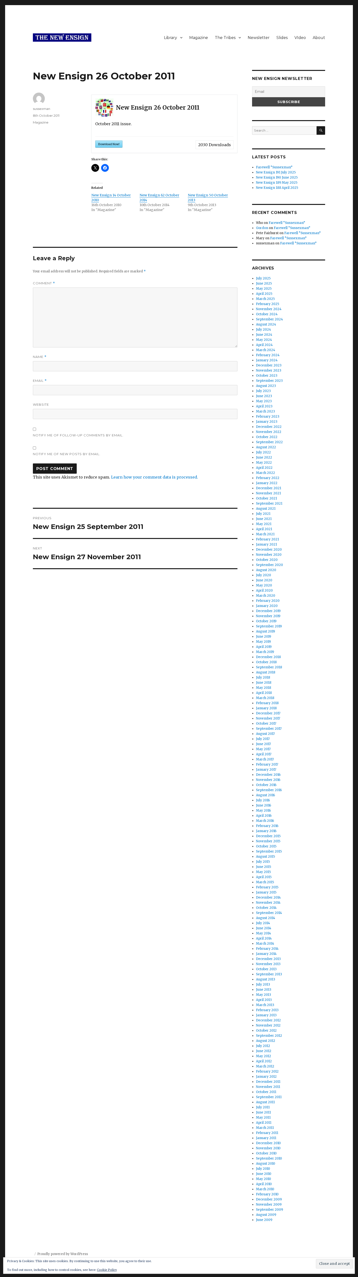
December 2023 (269, 365)
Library (170, 37)
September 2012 (269, 1036)
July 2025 (263, 278)
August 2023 (266, 386)
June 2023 (264, 396)
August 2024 (266, 324)
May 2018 (263, 688)
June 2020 (264, 580)
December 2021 (268, 488)
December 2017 (268, 713)
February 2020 (268, 601)
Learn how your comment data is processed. (154, 477)
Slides (282, 37)
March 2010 (265, 1189)
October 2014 (266, 908)
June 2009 (264, 1220)
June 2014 (263, 928)
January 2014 (266, 954)
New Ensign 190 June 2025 (277, 177)
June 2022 (264, 457)
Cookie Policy (107, 1270)
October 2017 (266, 723)
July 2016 (263, 800)
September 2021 (269, 503)
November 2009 (269, 1204)
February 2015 (267, 887)
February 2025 (267, 304)
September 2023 (269, 381)
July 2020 (263, 575)
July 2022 (263, 452)
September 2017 (269, 729)
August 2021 (265, 509)
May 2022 (264, 463)
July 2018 (263, 677)
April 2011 (263, 1123)
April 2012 (264, 1061)
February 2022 (267, 478)
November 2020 (269, 555)
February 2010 (267, 1194)
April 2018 (264, 693)
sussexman (41, 109)
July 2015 (263, 862)
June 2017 (263, 744)
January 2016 (266, 831)
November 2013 (268, 964)
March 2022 (265, 473)
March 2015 (265, 882)
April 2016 (264, 816)
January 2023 (266, 422)
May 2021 (263, 524)
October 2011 (266, 1092)
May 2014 (263, 933)
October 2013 (266, 969)
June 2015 (263, 867)
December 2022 (269, 427)
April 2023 (264, 406)
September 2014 (269, 913)
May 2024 (264, 340)
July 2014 (263, 923)
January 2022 (266, 483)
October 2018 (266, 662)
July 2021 (263, 514)
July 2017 (263, 739)
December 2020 (269, 549)
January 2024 (267, 360)
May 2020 (264, 585)
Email (40, 381)
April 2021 (264, 529)
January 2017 (266, 770)
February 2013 (267, 1010)
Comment (44, 283)
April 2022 (264, 468)
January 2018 (266, 708)
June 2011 (263, 1112)
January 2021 (266, 544)
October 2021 (266, 498)
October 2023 (266, 376)
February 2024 (268, 355)
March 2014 (265, 943)
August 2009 (266, 1215)
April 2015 (264, 877)
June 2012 (263, 1051)
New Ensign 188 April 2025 (277, 188)
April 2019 (264, 647)
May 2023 (264, 401)
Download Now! (109, 144)
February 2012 (267, 1071)
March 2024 (265, 350)
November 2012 (268, 1025)
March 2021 (265, 534)
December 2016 (268, 775)
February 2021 (267, 539)
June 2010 (263, 1174)
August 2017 (265, 734)
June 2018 (263, 683)
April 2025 (264, 294)
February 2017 (267, 764)
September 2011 (269, 1097)
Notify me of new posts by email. (66, 454)
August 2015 (265, 857)
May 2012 (263, 1056)
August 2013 (265, 979)
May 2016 (263, 810)
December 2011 (268, 1082)
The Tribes (225, 37)
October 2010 (266, 1153)
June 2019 (263, 636)
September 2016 (269, 790)
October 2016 (266, 785)
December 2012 (268, 1020)
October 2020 (267, 560)
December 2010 (268, 1143)
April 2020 (264, 590)
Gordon (262, 228)
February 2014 (267, 949)
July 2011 (263, 1107)
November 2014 (268, 903)
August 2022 (266, 447)
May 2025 (264, 289)
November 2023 (268, 370)
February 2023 (267, 416)
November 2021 (268, 493)
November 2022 (268, 432)
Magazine (198, 37)
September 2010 (269, 1158)
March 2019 (265, 652)
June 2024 (264, 335)
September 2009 (269, 1210)
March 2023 (265, 411)
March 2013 (265, 1005)
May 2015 (263, 872)
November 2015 (268, 841)
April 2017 (263, 754)
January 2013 (266, 1015)
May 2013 (263, 995)
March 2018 (265, 698)
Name (40, 357)
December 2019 (268, 611)
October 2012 (266, 1030)
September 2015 (269, 851)
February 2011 (267, 1133)
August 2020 (266, 570)
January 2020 (267, 606)
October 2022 (266, 437)
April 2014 (264, 938)
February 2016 (267, 826)
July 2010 (263, 1169)
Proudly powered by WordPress (62, 1254)
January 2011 (266, 1138)
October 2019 (266, 621)
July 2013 (263, 984)
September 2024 (269, 319)
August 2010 (265, 1164)
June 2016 (263, 805)
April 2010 (264, 1184)
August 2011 (265, 1102)
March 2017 (265, 759)
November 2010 (268, 1148)
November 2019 (268, 616)
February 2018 (267, 703)
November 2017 (268, 718)
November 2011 (268, 1087)
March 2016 (265, 821)
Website (41, 404)
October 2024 (267, 314)
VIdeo (300, 37)
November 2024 (269, 309)
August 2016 (265, 795)
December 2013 (268, 959)
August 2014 (265, 918)
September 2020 (269, 565)
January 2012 (266, 1077)
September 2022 (269, 442)
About (319, 37)
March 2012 (265, 1066)
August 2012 (265, 1041)
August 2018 (265, 672)
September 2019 (269, 626)
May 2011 (263, 1117)
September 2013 (269, 974)
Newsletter (259, 37)
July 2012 (263, 1046)
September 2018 (269, 667)
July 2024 (263, 329)
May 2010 (263, 1179)
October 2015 (266, 846)
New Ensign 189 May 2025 (276, 183)
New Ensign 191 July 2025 (276, 172)
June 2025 (264, 283)
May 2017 (263, 749)
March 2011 (265, 1128)
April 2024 (264, 345)
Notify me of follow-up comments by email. (78, 435)
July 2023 (263, 391)
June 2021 (264, 519)
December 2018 (268, 657)
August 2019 (265, 631)
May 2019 (263, 642)
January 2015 (266, 892)
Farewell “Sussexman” (274, 167)
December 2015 (268, 836)
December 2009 (269, 1199)
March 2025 (265, 299)
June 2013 (263, 990)
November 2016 (268, 780)
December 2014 (268, 897)
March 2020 (265, 596)
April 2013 (264, 1000)
